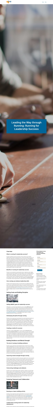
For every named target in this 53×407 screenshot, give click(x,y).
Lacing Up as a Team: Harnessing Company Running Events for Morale (41, 278)
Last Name (38, 260)
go (16, 371)
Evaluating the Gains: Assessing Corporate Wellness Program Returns (41, 282)
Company (38, 266)
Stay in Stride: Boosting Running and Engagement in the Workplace (41, 286)
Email (38, 263)
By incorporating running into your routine (22, 287)
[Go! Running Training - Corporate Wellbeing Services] (9, 2)
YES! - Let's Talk (40, 270)
